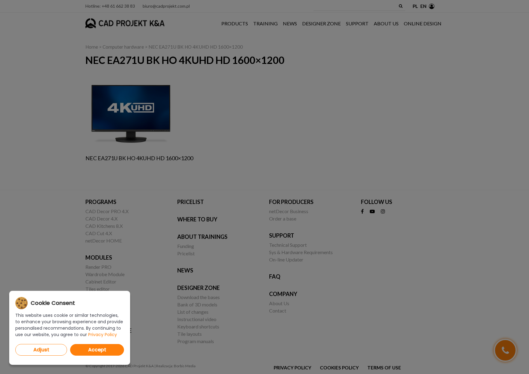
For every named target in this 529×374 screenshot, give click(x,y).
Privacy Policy (102, 334)
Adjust (41, 349)
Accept (97, 349)
